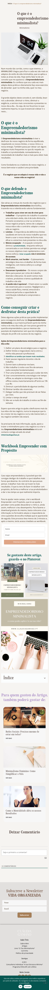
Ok (20, 986)
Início (10, 3)
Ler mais (28, 986)
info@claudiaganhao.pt (10, 435)
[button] (45, 678)
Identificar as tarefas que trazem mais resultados (25, 356)
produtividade (19, 246)
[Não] (45, 983)
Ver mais (9, 738)
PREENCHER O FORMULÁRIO (24, 542)
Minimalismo (24, 28)
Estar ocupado (25, 254)
